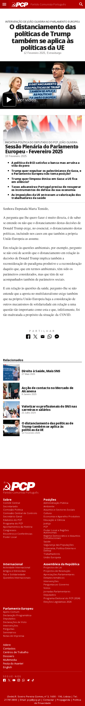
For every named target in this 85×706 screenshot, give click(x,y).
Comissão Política (13, 510)
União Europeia (52, 557)
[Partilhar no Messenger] (57, 337)
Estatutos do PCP (12, 520)
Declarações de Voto (15, 622)
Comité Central (11, 503)
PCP (46, 527)
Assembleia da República (61, 564)
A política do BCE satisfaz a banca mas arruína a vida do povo (45, 164)
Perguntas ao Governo (56, 585)
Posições (50, 499)
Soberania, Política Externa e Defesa (60, 549)
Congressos (9, 530)
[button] (4, 4)
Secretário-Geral (12, 516)
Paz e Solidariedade (14, 574)
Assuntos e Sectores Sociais (59, 510)
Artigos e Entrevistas (14, 571)
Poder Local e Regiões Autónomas (56, 531)
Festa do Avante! (13, 663)
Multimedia (10, 660)
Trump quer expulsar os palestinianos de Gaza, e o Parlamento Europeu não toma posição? (46, 172)
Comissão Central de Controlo (20, 513)
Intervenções (51, 581)
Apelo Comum (11, 612)
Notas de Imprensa (13, 636)
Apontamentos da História (17, 527)
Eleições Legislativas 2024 (57, 602)
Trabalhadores (52, 554)
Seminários (9, 632)
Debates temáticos (54, 578)
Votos (47, 588)
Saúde (47, 542)
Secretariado (10, 506)
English (7, 667)
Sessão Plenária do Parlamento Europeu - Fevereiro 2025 (41, 149)
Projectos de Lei (53, 567)
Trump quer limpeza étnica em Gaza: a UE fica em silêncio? (44, 180)
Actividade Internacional (16, 567)
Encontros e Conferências (17, 534)
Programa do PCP (13, 523)
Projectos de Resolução (57, 571)
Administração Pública (56, 503)
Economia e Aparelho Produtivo (62, 516)
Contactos (9, 648)
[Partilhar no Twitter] (35, 337)
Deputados (50, 595)
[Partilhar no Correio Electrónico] (42, 337)
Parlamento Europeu (18, 608)
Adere (7, 645)
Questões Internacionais (16, 578)
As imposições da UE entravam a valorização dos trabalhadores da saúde (46, 196)
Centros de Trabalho (15, 652)
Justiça (47, 523)
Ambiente (49, 506)
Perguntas (8, 629)
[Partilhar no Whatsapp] (49, 337)
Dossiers (8, 656)
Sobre (7, 499)
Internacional (13, 564)
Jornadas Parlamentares (57, 591)
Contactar (48, 699)
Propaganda (63, 699)
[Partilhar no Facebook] (28, 337)
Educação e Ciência (54, 520)
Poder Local (10, 537)
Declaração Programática (17, 615)
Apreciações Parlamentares (59, 574)
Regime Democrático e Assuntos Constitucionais (62, 537)
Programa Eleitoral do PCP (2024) (62, 598)
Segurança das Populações (58, 545)
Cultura (48, 513)
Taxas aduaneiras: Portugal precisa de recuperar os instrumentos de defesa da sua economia (46, 188)
